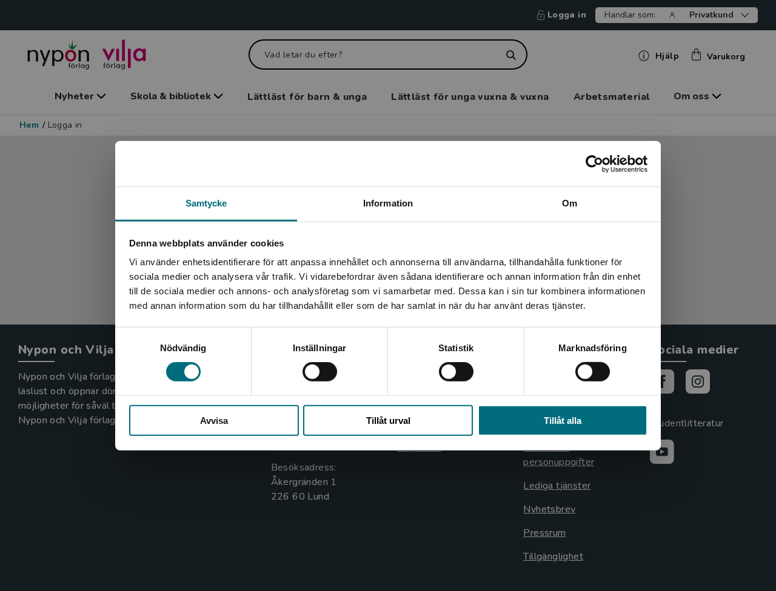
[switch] (320, 371)
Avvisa (214, 420)
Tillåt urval (388, 420)
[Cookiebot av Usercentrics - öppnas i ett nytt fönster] (594, 163)
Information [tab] (388, 203)
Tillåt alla (562, 420)
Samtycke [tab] (206, 203)
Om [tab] (569, 203)
